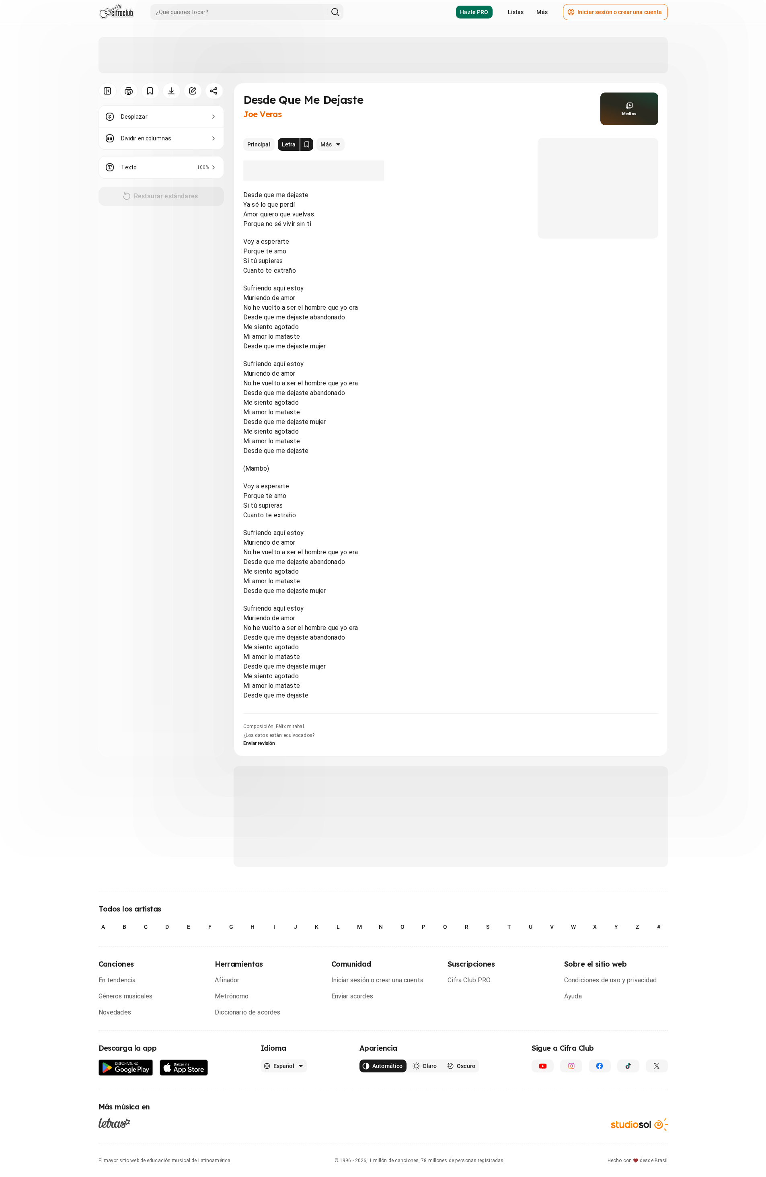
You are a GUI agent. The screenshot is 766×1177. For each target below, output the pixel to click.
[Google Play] (126, 1068)
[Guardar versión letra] (306, 144)
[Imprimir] (129, 91)
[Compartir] (214, 91)
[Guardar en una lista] (150, 91)
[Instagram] (571, 1066)
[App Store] (184, 1068)
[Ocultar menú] (108, 91)
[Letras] (114, 1123)
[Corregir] (193, 91)
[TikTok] (628, 1066)
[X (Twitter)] (657, 1066)
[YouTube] (543, 1066)
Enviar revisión (259, 743)
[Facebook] (600, 1066)
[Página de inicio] (116, 12)
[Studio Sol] (639, 1124)
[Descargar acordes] (171, 91)
